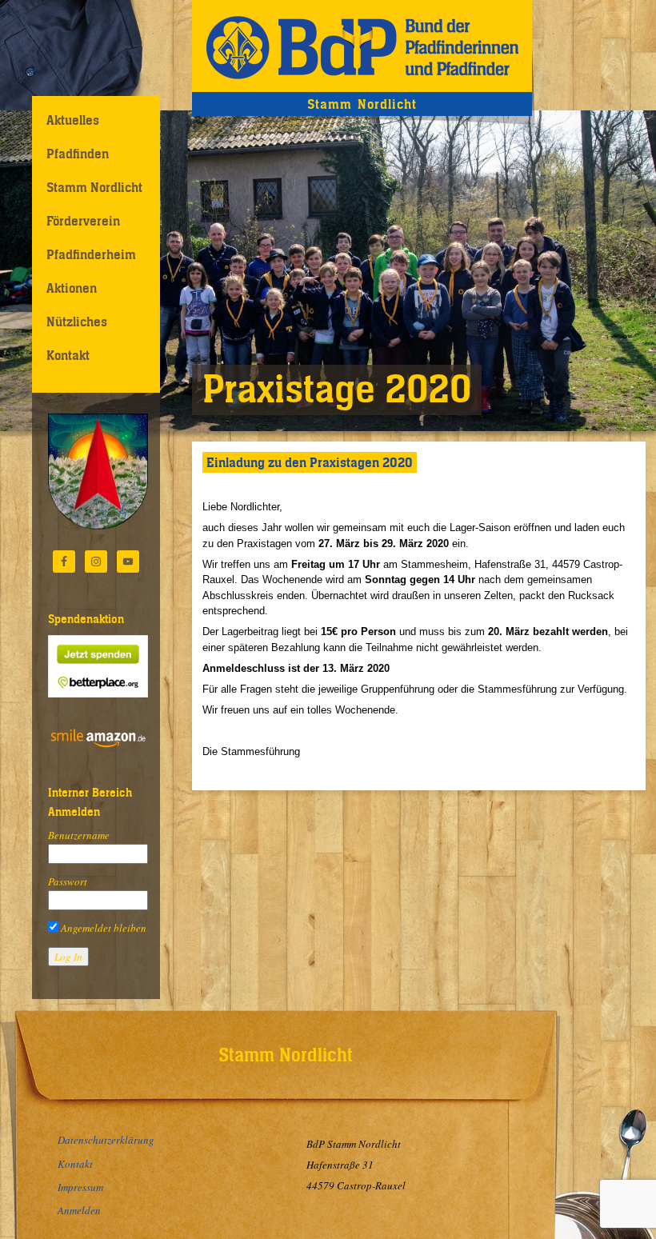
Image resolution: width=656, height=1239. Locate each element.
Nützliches (76, 322)
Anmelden (79, 1210)
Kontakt (68, 355)
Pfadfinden (77, 154)
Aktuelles (72, 120)
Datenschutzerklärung (106, 1140)
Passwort (67, 881)
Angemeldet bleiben (102, 928)
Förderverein (83, 221)
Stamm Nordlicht (94, 187)
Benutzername (79, 835)
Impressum (80, 1187)
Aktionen (71, 288)
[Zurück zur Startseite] (362, 46)
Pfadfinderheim (91, 254)
